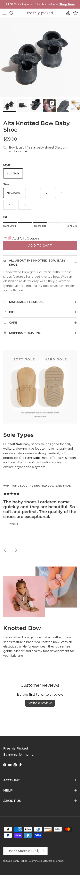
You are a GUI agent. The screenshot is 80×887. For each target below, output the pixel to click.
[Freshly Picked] (40, 13)
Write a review (40, 703)
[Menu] (4, 13)
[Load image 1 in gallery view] (40, 57)
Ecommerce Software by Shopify (46, 860)
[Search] (13, 13)
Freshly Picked (19, 860)
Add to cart (39, 245)
